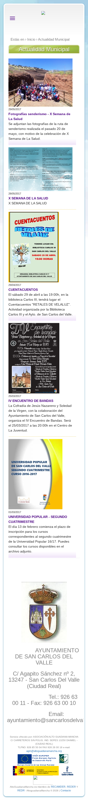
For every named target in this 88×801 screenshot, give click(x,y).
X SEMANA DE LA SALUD (28, 198)
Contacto (66, 790)
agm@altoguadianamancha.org (44, 751)
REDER (71, 786)
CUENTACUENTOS (23, 290)
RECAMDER (58, 786)
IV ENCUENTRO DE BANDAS (30, 401)
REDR (21, 790)
